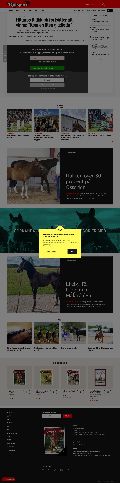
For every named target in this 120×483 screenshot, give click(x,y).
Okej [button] (72, 251)
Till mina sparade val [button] (50, 251)
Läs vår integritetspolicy (50, 246)
